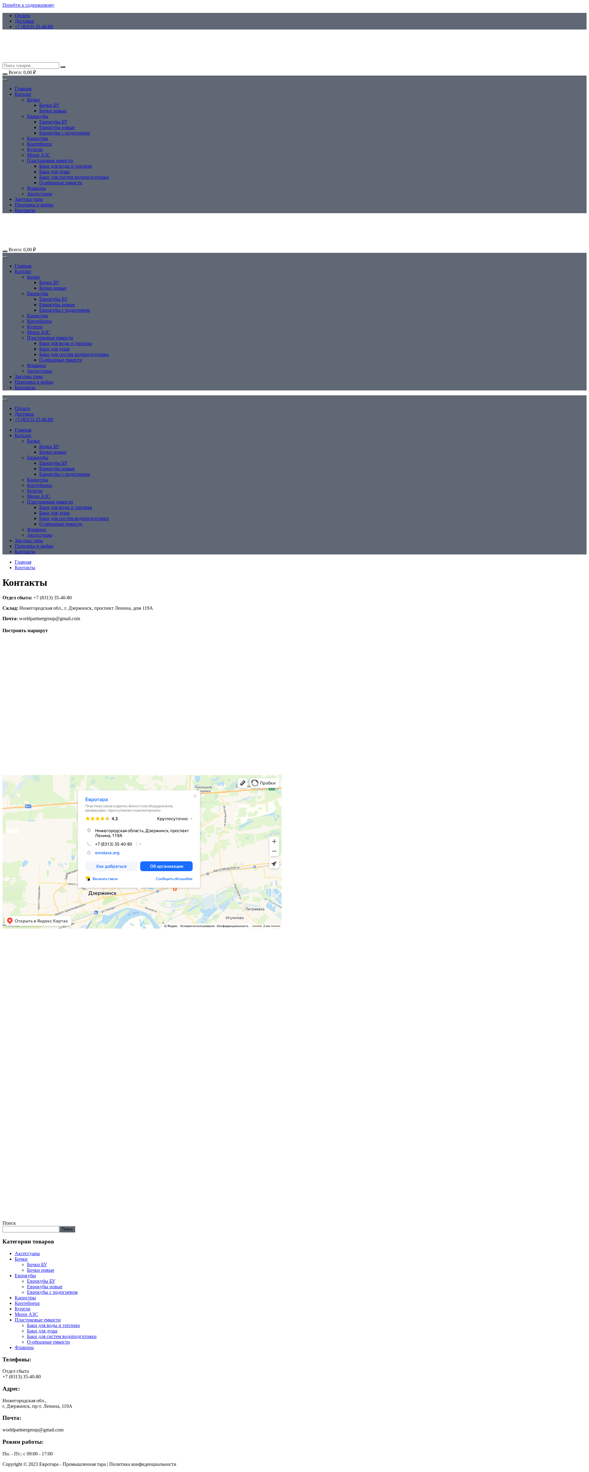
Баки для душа (54, 171)
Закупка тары (29, 199)
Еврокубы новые (57, 127)
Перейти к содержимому (28, 5)
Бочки (33, 99)
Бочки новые (53, 110)
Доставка (24, 21)
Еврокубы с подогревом (64, 132)
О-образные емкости (60, 182)
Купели (35, 149)
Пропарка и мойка (34, 204)
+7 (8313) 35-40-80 (34, 26)
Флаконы (36, 188)
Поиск (9, 1223)
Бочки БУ (49, 105)
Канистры (37, 138)
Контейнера (39, 144)
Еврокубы (37, 116)
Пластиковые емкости (50, 160)
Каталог (23, 94)
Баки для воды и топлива (65, 166)
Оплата (22, 15)
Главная (23, 88)
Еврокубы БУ (53, 121)
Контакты (25, 210)
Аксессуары (39, 193)
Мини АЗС (38, 155)
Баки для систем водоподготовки (74, 177)
